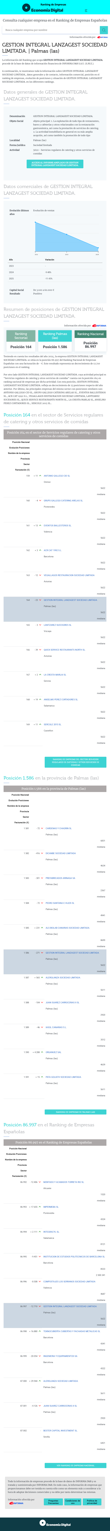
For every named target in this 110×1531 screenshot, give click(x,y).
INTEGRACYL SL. (51, 1231)
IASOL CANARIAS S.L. (56, 1027)
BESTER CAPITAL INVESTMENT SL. (60, 1430)
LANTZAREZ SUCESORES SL (57, 625)
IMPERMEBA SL (51, 1207)
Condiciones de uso (72, 1501)
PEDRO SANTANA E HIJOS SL (60, 903)
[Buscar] (104, 30)
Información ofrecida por (83, 37)
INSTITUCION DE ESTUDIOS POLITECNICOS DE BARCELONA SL (74, 1256)
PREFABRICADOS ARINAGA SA (60, 878)
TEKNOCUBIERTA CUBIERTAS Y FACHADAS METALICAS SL (71, 1331)
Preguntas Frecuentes (53, 1501)
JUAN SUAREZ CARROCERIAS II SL (62, 1002)
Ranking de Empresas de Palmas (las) (75, 1112)
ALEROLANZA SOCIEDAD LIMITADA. (63, 977)
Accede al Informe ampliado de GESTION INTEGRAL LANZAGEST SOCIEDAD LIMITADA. (55, 164)
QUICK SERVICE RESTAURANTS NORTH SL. (65, 649)
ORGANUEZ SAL (53, 1052)
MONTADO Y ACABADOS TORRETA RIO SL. (64, 1182)
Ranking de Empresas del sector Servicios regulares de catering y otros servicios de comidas (75, 762)
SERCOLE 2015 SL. (53, 724)
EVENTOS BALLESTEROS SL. (58, 525)
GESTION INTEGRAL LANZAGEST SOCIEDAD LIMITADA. (71, 600)
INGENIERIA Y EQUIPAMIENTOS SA (60, 1356)
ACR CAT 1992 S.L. (53, 550)
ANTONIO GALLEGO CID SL (57, 475)
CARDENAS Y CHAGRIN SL (59, 828)
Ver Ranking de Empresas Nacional (76, 1465)
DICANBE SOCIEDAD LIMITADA (61, 853)
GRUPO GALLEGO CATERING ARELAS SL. (63, 500)
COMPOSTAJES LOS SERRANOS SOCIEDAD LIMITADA (69, 1281)
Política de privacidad (92, 1501)
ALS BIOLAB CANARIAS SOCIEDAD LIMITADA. (68, 927)
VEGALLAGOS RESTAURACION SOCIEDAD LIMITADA (69, 575)
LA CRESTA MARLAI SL (55, 674)
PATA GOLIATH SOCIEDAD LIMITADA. (64, 1077)
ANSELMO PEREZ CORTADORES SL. (61, 699)
